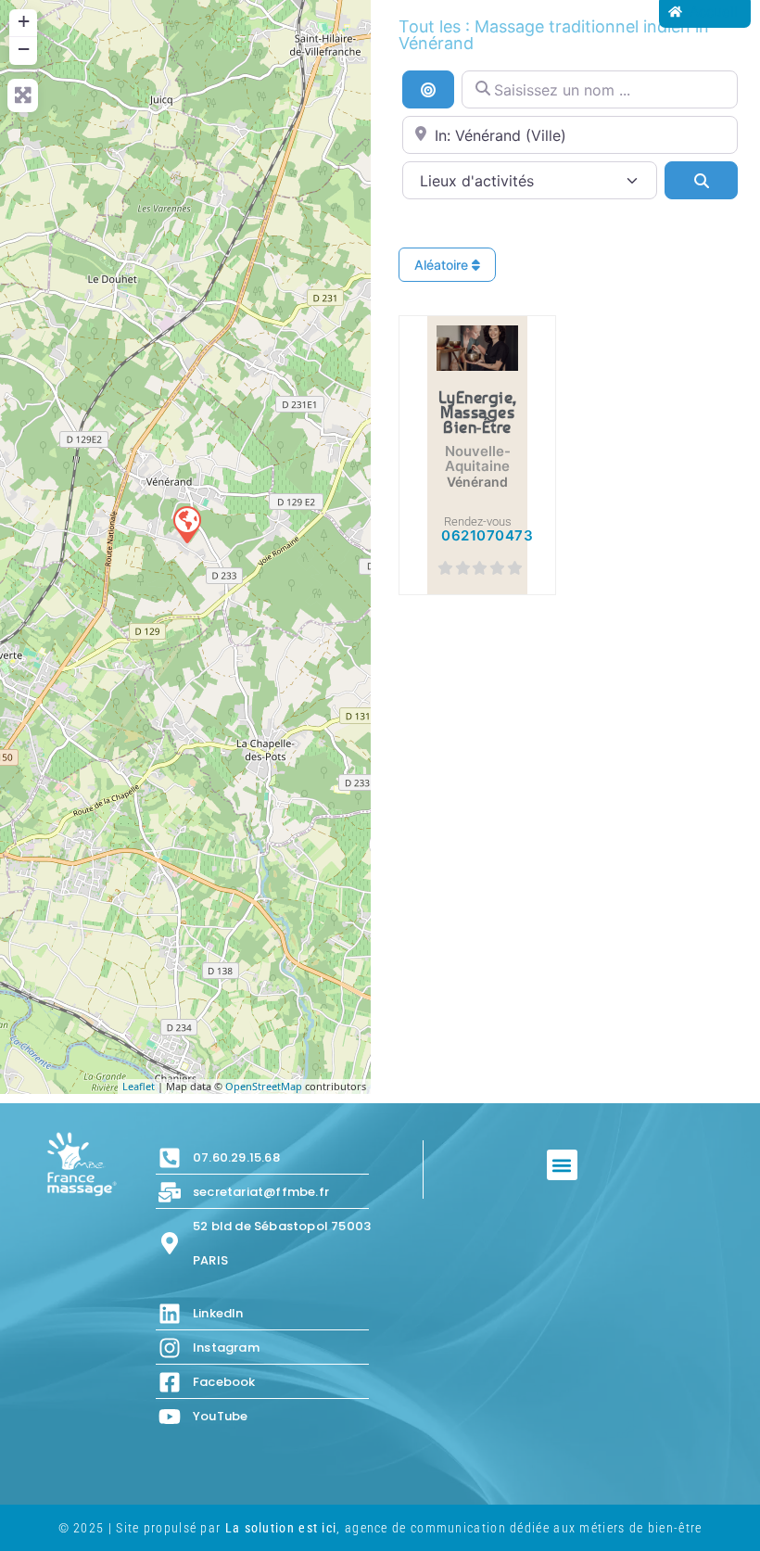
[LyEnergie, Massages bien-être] (186, 524)
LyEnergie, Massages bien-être (477, 412)
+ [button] (24, 20)
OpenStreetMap (263, 1086)
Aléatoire (443, 265)
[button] (562, 1165)
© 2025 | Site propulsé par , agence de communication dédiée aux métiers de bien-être (380, 1527)
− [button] (24, 48)
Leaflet (138, 1086)
